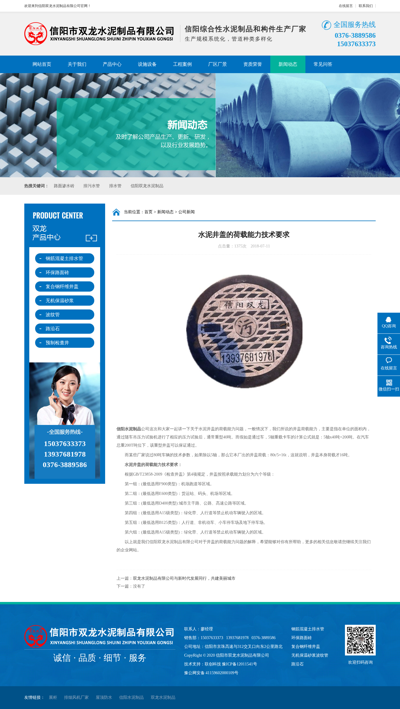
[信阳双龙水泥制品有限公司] (100, 43)
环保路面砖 (57, 272)
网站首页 (42, 64)
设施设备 (147, 64)
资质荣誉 (252, 64)
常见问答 (323, 64)
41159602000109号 (222, 673)
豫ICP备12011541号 (239, 664)
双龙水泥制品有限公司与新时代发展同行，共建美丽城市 (184, 578)
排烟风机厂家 (76, 697)
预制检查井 (57, 342)
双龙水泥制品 (163, 697)
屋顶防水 (104, 697)
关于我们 (77, 64)
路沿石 (53, 328)
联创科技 (213, 664)
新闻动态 (287, 64)
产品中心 (112, 64)
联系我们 (366, 6)
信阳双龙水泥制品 (147, 186)
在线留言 (346, 6)
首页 (148, 212)
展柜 (53, 697)
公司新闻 (186, 212)
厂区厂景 (217, 64)
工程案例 (182, 64)
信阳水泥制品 (129, 429)
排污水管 (91, 186)
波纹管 (53, 314)
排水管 (115, 186)
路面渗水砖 (64, 186)
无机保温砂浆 (60, 300)
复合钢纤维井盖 (62, 286)
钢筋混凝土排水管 (64, 258)
